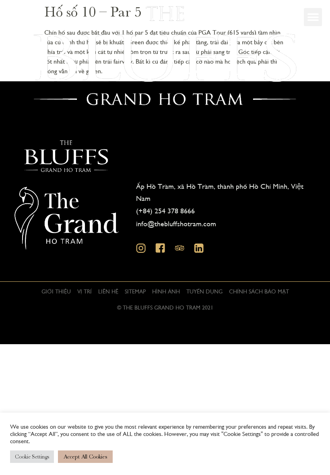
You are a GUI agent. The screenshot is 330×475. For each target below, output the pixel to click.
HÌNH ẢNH (166, 291)
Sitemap (135, 291)
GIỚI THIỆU (56, 291)
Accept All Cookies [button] (85, 456)
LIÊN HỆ (108, 291)
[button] (313, 17)
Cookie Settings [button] (32, 457)
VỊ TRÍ (84, 291)
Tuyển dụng (204, 291)
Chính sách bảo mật (259, 291)
